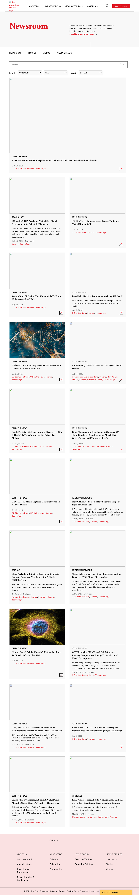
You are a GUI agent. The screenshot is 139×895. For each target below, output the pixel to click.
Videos (46, 53)
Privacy (62, 891)
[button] (30, 72)
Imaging (102, 377)
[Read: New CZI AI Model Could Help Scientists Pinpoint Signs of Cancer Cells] (97, 491)
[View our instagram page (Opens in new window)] (67, 840)
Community (56, 869)
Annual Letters (25, 864)
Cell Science (77, 377)
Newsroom (15, 53)
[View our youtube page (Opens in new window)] (88, 840)
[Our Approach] (14, 6)
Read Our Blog (121, 6)
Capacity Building (84, 864)
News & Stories (73, 6)
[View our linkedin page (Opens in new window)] (77, 840)
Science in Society (95, 379)
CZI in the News (19, 168)
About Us (34, 6)
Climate (75, 817)
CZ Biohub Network (20, 377)
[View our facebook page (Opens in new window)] (62, 840)
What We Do (52, 6)
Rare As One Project (20, 597)
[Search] (107, 6)
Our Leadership (25, 859)
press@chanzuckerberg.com (82, 34)
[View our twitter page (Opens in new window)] (83, 840)
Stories (32, 53)
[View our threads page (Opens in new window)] (72, 840)
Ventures (113, 817)
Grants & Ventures (84, 859)
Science (30, 168)
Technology (40, 168)
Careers (91, 6)
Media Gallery (64, 53)
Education (84, 817)
